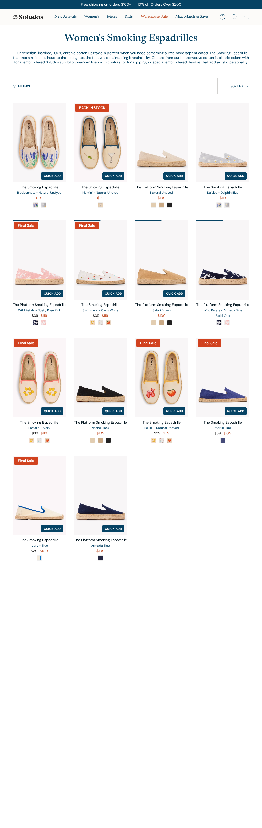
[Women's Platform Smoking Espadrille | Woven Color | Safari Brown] (161, 260)
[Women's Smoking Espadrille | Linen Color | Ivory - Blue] (39, 495)
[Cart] (246, 17)
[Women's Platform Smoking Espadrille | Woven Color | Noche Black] (100, 377)
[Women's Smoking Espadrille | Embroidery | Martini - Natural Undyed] (100, 142)
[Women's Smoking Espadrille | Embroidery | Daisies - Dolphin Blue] (222, 142)
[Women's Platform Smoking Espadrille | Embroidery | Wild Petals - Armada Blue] (222, 260)
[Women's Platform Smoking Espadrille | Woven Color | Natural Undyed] (161, 142)
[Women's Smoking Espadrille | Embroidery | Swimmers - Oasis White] (100, 260)
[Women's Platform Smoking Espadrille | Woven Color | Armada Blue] (100, 495)
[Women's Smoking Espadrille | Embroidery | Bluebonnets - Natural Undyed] (39, 142)
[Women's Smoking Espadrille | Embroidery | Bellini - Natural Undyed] (161, 377)
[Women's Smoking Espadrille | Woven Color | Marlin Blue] (222, 377)
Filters (24, 86)
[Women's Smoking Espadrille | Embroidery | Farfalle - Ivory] (39, 377)
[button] (91, 17)
